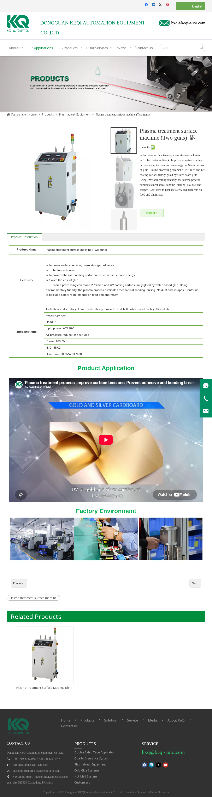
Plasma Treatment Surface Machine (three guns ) (44, 688)
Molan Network (158, 792)
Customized (82, 782)
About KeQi (176, 720)
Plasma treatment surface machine (33, 598)
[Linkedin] (154, 4)
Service (132, 720)
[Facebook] (146, 4)
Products (87, 720)
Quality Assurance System (91, 758)
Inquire (151, 213)
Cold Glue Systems (86, 770)
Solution (110, 720)
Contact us (69, 726)
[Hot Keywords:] (201, 48)
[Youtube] (168, 4)
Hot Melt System (85, 776)
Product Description (24, 237)
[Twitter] (161, 4)
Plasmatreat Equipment (90, 764)
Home (65, 720)
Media (153, 720)
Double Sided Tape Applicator (94, 752)
